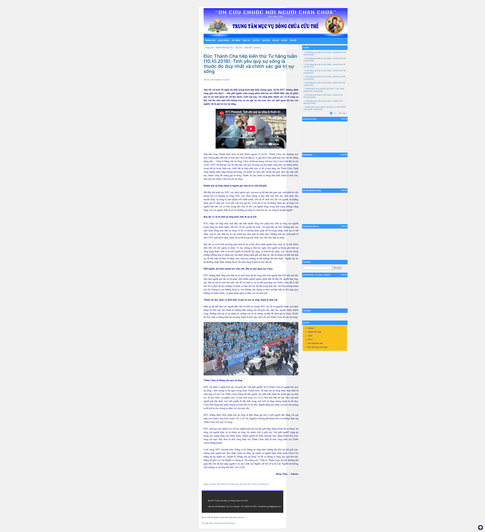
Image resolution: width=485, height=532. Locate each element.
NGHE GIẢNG (223, 40)
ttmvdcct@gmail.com (272, 506)
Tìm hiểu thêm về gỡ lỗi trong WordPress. (219, 523)
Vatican (311, 328)
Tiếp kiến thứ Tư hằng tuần (227, 484)
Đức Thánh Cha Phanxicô (257, 484)
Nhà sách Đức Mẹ (315, 343)
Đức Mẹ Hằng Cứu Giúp (317, 347)
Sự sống (212, 484)
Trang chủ (210, 40)
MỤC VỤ (246, 40)
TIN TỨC (256, 40)
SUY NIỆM (236, 40)
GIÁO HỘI (248, 48)
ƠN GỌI (275, 40)
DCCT (310, 339)
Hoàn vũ (257, 48)
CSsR (310, 336)
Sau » (345, 113)
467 (340, 113)
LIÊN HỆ (293, 40)
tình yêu (243, 484)
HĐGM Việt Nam (314, 332)
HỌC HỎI (266, 40)
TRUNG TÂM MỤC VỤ (224, 48)
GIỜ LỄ (284, 40)
